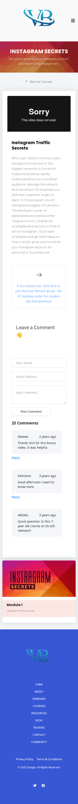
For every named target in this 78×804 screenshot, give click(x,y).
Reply (16, 458)
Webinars (39, 699)
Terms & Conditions (49, 759)
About (39, 691)
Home (39, 684)
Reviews (39, 727)
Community (39, 742)
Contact (39, 735)
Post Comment (31, 411)
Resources (39, 713)
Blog (39, 720)
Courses (39, 706)
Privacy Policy (24, 759)
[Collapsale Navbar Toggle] (73, 20)
